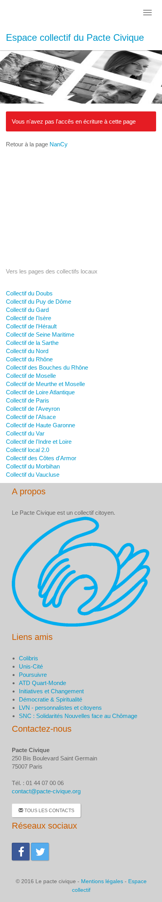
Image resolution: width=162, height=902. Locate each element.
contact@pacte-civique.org (46, 791)
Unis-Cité (31, 666)
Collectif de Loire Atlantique (40, 392)
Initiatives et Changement (51, 691)
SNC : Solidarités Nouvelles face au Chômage (78, 715)
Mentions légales (102, 881)
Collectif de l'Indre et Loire (39, 441)
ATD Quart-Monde (42, 683)
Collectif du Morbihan (33, 466)
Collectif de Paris (27, 400)
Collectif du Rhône (29, 359)
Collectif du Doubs (29, 293)
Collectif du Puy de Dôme (38, 301)
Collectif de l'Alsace (31, 417)
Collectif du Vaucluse (32, 474)
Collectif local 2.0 (27, 449)
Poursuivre (33, 674)
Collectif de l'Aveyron (33, 408)
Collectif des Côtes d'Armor (41, 458)
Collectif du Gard (27, 309)
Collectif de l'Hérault (31, 326)
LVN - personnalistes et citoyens (60, 707)
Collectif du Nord (27, 351)
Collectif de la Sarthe (32, 342)
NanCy (59, 144)
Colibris (28, 658)
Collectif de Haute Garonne (40, 425)
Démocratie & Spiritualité (50, 699)
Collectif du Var (25, 433)
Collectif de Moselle (31, 375)
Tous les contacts (48, 810)
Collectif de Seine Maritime (40, 334)
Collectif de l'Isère (28, 318)
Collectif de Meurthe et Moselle (45, 384)
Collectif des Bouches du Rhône (47, 367)
